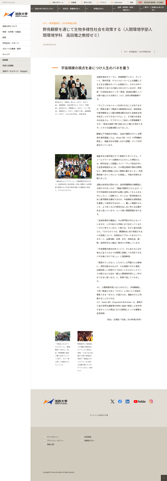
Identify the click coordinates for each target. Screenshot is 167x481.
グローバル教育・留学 (11, 48)
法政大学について (9, 26)
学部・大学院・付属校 (11, 31)
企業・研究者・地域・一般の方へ (126, 8)
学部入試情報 (7, 65)
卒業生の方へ (99, 8)
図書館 (5, 60)
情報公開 (50, 444)
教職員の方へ (89, 440)
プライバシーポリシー (55, 440)
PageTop (164, 478)
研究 (4, 37)
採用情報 (87, 437)
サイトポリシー (53, 437)
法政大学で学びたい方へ (44, 8)
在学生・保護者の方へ (71, 8)
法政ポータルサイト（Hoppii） (15, 71)
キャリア (6, 54)
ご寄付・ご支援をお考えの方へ (153, 8)
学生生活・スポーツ (10, 43)
